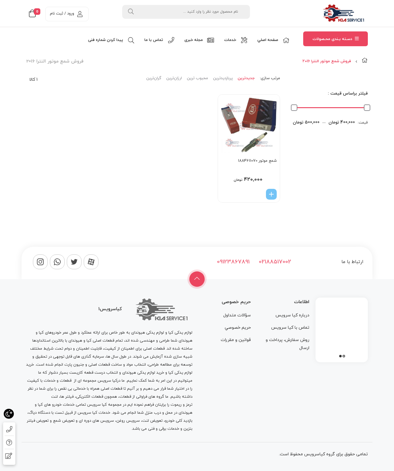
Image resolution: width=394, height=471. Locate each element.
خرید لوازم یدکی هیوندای (143, 373)
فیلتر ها (67, 397)
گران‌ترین (153, 78)
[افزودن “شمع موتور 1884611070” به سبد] (271, 194)
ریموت (176, 405)
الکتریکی (83, 397)
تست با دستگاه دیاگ (46, 413)
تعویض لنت (152, 421)
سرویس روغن (128, 421)
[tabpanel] (342, 328)
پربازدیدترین (223, 78)
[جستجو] (131, 11)
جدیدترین (246, 78)
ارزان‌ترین (174, 78)
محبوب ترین (197, 78)
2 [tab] (340, 356)
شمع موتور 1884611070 (257, 161)
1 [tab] (344, 356)
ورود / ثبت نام (62, 13)
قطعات (65, 381)
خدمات (49, 381)
